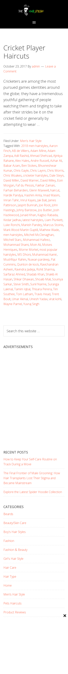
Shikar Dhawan (24, 279)
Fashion (8, 541)
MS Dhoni (24, 254)
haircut (55, 190)
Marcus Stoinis (53, 225)
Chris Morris (55, 170)
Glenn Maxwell (39, 190)
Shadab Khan (35, 274)
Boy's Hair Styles (14, 532)
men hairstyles (13, 235)
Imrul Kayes (28, 200)
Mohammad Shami (16, 245)
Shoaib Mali (43, 279)
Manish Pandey (31, 225)
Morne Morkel (28, 249)
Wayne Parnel (12, 304)
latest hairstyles (32, 220)
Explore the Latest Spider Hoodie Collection (32, 492)
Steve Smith (21, 284)
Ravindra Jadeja (24, 269)
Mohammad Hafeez (36, 240)
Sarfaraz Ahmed (14, 274)
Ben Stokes (29, 165)
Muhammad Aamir (44, 254)
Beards (8, 514)
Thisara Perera (42, 289)
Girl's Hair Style (13, 559)
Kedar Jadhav (12, 220)
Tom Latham (24, 294)
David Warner (29, 180)
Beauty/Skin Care (14, 523)
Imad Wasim (51, 195)
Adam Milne (38, 151)
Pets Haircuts (12, 603)
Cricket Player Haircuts (24, 52)
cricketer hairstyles (35, 175)
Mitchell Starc (12, 240)
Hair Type (9, 576)
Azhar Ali (56, 161)
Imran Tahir (11, 200)
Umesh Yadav (38, 299)
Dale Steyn (56, 175)
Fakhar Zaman (45, 185)
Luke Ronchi (11, 225)
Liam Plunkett (54, 220)
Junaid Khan (28, 215)
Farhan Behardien (15, 190)
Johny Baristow (26, 210)
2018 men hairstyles (34, 146)
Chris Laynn (38, 170)
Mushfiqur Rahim (14, 259)
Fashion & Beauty (15, 550)
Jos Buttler (45, 210)
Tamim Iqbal (22, 289)
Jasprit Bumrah (27, 205)
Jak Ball (42, 200)
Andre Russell (40, 161)
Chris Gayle (21, 170)
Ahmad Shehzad (41, 156)
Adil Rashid (21, 156)
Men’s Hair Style (31, 141)
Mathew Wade (49, 230)
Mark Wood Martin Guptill (20, 230)
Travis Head (42, 294)
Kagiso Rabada (47, 215)
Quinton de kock (28, 264)
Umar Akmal (20, 299)
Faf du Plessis (24, 185)
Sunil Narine (38, 284)
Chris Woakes (12, 175)
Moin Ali (35, 245)
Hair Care (9, 567)
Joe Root (44, 205)
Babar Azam (11, 165)
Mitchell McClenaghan (39, 235)
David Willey (48, 180)
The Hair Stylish (34, 10)
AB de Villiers (20, 151)
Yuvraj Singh (31, 304)
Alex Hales (22, 161)
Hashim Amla (33, 195)
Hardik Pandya (13, 195)
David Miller (11, 180)
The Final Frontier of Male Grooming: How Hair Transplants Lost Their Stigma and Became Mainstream (31, 478)
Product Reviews (14, 612)
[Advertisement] (34, 403)
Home (7, 585)
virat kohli (55, 299)
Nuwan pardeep (38, 259)
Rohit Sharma (45, 269)
